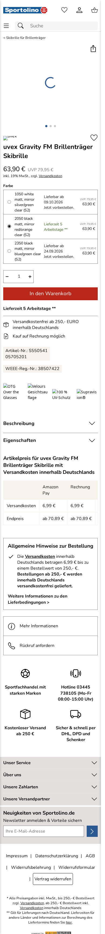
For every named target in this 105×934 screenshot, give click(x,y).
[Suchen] (22, 25)
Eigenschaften (19, 440)
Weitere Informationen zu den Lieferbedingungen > (37, 599)
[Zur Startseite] (25, 10)
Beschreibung (18, 423)
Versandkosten (50, 176)
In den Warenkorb (50, 293)
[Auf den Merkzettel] (94, 137)
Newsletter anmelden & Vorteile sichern (42, 820)
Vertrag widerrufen (52, 879)
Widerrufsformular (76, 867)
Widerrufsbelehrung (31, 867)
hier (69, 922)
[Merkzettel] (64, 10)
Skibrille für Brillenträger (26, 38)
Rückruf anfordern (37, 646)
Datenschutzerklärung (56, 856)
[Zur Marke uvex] (10, 138)
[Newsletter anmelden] (92, 831)
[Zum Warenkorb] (94, 10)
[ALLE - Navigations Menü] (6, 26)
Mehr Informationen (39, 626)
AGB (90, 856)
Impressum (17, 856)
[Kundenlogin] (79, 10)
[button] (93, 49)
